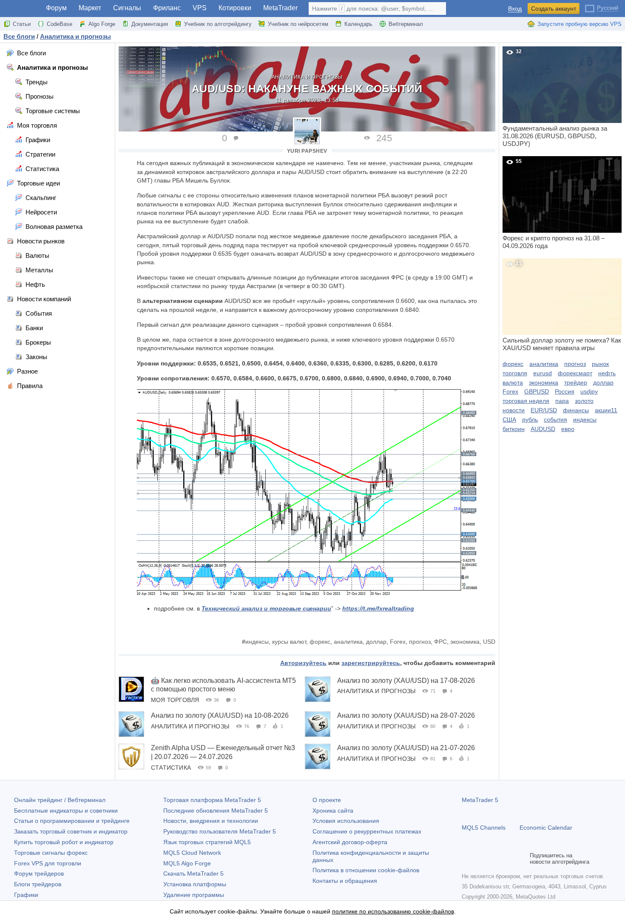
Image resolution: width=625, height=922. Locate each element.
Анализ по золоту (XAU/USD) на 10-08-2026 (220, 715)
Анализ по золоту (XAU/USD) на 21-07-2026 (406, 747)
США (509, 419)
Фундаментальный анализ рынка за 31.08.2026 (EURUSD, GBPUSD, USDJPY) (555, 98)
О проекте (326, 799)
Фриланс (167, 7)
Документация (149, 24)
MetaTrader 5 (480, 799)
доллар (376, 641)
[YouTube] (508, 858)
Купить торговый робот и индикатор (64, 842)
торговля (515, 373)
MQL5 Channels (484, 827)
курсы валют (289, 641)
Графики (26, 894)
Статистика (171, 767)
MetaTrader (280, 7)
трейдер (575, 382)
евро (567, 428)
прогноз (420, 641)
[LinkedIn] (521, 858)
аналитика (348, 641)
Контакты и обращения (344, 880)
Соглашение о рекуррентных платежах (366, 831)
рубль (530, 419)
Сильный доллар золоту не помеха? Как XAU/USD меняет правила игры (562, 305)
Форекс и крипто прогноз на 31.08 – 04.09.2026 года (554, 203)
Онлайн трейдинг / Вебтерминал (59, 799)
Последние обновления (215, 810)
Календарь (358, 24)
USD (489, 641)
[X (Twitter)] (494, 858)
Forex (398, 641)
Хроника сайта (332, 810)
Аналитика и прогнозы (307, 77)
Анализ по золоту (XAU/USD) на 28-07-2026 (406, 715)
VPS (200, 7)
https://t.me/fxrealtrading (378, 608)
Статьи (22, 24)
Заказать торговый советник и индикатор (71, 831)
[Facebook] (467, 858)
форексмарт (575, 373)
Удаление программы (193, 894)
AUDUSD (543, 428)
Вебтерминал (406, 24)
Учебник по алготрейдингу (218, 24)
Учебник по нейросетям (298, 24)
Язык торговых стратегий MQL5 (207, 842)
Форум (56, 7)
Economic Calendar (546, 827)
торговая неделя (526, 400)
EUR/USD (544, 410)
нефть (607, 373)
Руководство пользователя (219, 831)
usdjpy (589, 391)
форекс (320, 641)
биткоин (514, 428)
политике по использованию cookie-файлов (393, 911)
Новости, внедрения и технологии (210, 820)
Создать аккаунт (553, 8)
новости (514, 410)
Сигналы (127, 7)
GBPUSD (536, 391)
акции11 (606, 410)
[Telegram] (480, 858)
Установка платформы (194, 884)
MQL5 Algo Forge (187, 863)
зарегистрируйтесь (370, 662)
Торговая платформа (212, 799)
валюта (513, 382)
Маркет (90, 7)
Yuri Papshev (307, 151)
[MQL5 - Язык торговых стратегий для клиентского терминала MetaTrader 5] (20, 9)
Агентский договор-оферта (349, 842)
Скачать (193, 873)
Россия (564, 391)
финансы (576, 410)
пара (562, 400)
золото (584, 400)
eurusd (542, 373)
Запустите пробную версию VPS (579, 24)
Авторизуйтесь (303, 662)
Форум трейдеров (39, 873)
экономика (465, 641)
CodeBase (59, 24)
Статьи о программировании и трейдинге (72, 820)
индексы (257, 641)
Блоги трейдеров (37, 884)
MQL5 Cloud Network (192, 852)
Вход (515, 9)
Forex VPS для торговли (47, 863)
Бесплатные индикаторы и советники (66, 810)
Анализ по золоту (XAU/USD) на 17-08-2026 (406, 680)
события (555, 419)
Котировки (235, 7)
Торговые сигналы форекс (51, 852)
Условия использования (345, 820)
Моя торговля (175, 699)
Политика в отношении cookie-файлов (365, 870)
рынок (600, 363)
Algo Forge (101, 24)
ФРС (440, 641)
